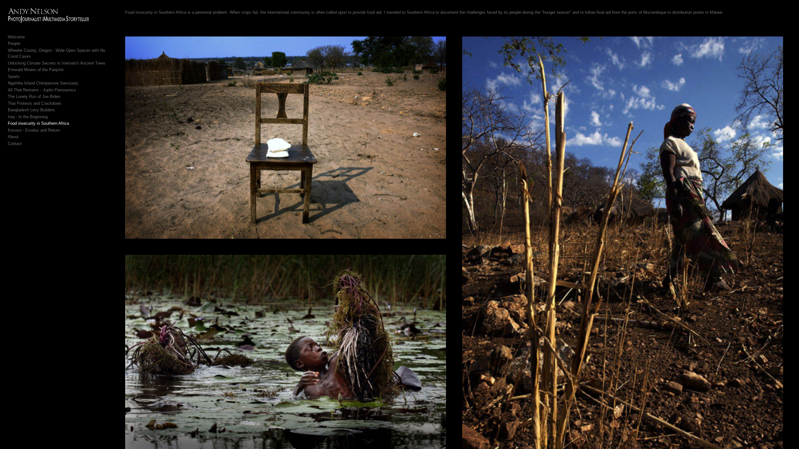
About (13, 136)
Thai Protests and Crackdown (34, 103)
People (14, 43)
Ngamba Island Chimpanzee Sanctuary (43, 83)
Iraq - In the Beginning (28, 116)
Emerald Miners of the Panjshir (36, 69)
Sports (14, 76)
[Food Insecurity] (285, 137)
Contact (15, 143)
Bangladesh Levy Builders (31, 110)
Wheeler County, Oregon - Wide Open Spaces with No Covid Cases (56, 53)
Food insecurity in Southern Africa (38, 123)
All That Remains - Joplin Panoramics (42, 90)
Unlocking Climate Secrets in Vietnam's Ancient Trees (56, 63)
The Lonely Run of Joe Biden (34, 96)
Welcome (16, 37)
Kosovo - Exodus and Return (34, 130)
